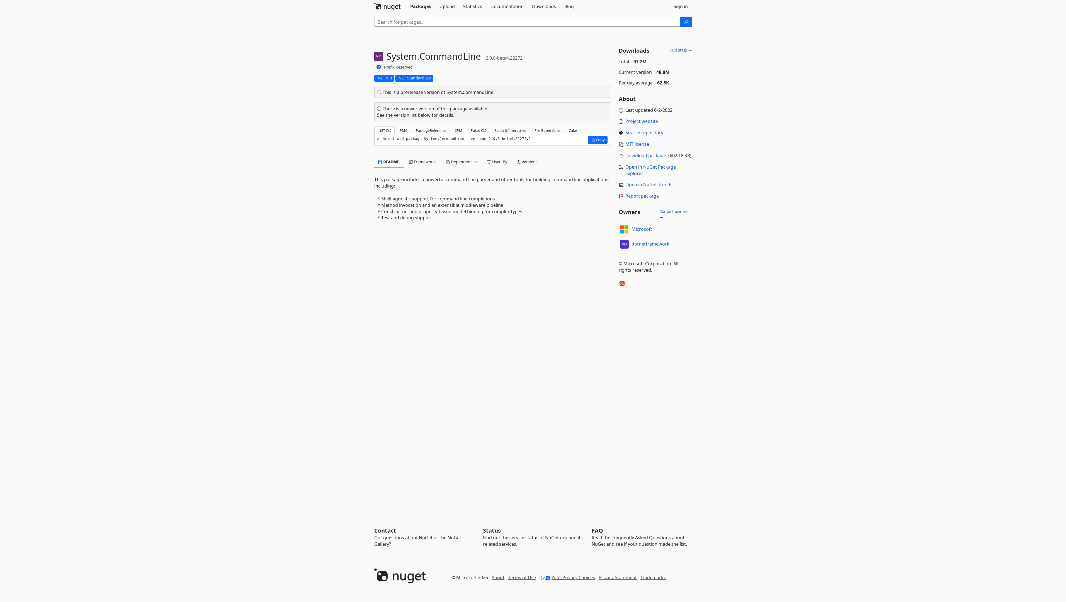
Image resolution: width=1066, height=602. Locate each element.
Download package (645, 155)
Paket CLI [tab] (478, 130)
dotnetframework (650, 244)
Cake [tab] (573, 130)
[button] (598, 140)
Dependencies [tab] (464, 161)
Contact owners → (673, 214)
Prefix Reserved (398, 67)
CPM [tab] (458, 130)
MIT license (637, 144)
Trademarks (653, 577)
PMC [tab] (403, 130)
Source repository (644, 133)
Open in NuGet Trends (648, 184)
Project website (641, 121)
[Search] (686, 22)
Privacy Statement (618, 577)
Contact (385, 530)
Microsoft (642, 229)
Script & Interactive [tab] (510, 130)
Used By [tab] (499, 161)
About (498, 577)
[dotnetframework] (624, 244)
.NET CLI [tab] (384, 130)
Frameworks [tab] (424, 161)
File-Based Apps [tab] (547, 130)
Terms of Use (522, 577)
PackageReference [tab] (431, 130)
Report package (642, 196)
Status (492, 530)
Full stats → (681, 50)
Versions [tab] (529, 161)
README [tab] (390, 161)
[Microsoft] (624, 229)
